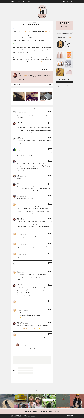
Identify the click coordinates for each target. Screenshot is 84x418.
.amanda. (19, 233)
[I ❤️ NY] (63, 401)
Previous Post (16, 84)
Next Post (49, 84)
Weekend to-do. (28, 101)
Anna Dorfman (22, 73)
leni (18, 300)
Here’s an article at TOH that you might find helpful (29, 328)
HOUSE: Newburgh (32, 22)
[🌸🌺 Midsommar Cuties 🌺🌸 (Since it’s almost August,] (35, 401)
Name (14, 367)
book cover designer (24, 75)
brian (18, 262)
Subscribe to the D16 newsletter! (26, 81)
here (68, 89)
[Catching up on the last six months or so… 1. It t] (77, 401)
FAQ (67, 26)
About (24, 1)
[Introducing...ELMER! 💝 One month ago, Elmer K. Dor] (21, 401)
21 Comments (50, 68)
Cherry (19, 111)
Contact (28, 1)
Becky (18, 183)
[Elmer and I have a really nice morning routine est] (7, 401)
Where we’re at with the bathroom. (45, 99)
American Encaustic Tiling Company (39, 61)
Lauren (19, 243)
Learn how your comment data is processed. (29, 380)
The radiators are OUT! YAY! (17, 101)
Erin (18, 203)
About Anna (63, 26)
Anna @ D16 (22, 343)
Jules (18, 160)
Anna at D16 (20, 122)
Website (14, 373)
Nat (18, 309)
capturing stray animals (25, 31)
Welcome (69, 37)
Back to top (69, 415)
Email (14, 370)
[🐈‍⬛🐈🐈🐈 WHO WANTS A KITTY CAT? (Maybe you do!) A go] (49, 401)
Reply (50, 111)
